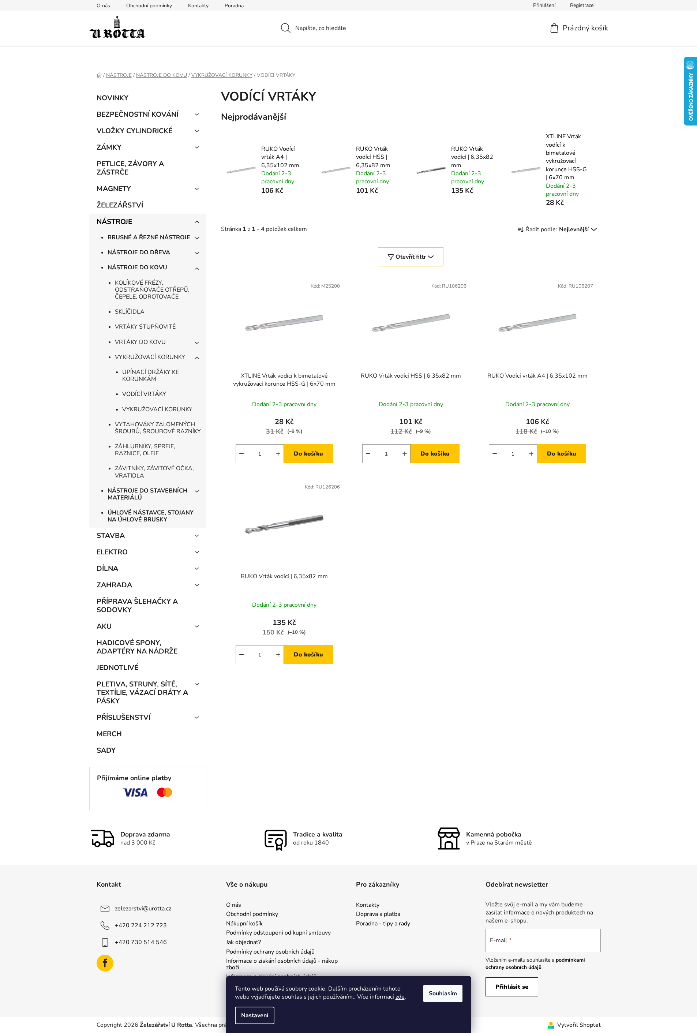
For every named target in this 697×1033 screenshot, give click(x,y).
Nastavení (254, 1015)
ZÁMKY (109, 147)
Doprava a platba (378, 914)
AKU (104, 626)
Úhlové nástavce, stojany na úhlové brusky (151, 516)
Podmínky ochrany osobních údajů (270, 952)
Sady (106, 750)
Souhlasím (443, 993)
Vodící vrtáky (144, 394)
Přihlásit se (511, 987)
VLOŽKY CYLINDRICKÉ (134, 131)
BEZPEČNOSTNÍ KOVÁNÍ (137, 114)
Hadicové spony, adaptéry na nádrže (137, 647)
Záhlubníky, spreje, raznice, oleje (145, 449)
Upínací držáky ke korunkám (150, 375)
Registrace (581, 5)
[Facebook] (105, 963)
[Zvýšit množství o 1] (278, 454)
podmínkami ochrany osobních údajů (535, 964)
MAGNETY (114, 189)
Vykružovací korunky (150, 357)
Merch (109, 734)
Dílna (107, 568)
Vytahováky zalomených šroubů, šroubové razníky (158, 427)
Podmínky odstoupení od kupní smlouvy (278, 933)
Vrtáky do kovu (140, 342)
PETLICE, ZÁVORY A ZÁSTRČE (130, 168)
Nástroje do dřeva (139, 252)
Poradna (234, 5)
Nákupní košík (244, 924)
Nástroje (114, 222)
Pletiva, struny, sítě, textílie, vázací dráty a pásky (142, 693)
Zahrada (114, 585)
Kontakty (198, 5)
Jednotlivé (117, 668)
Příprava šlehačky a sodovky (137, 606)
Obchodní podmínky (149, 5)
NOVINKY (112, 98)
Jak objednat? (243, 942)
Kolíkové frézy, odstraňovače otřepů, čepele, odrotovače (152, 290)
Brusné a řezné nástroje (149, 237)
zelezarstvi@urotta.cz (143, 909)
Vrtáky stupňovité (145, 327)
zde (400, 997)
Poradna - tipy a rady (383, 924)
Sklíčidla (130, 312)
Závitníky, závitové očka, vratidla (154, 471)
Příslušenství (123, 717)
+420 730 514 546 (141, 942)
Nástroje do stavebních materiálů (147, 494)
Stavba (111, 535)
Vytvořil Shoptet (579, 1025)
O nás (103, 5)
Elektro (112, 552)
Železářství (120, 205)
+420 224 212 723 (141, 925)
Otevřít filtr (411, 257)
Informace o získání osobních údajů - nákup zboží (282, 964)
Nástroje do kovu (137, 267)
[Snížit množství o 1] (241, 454)
